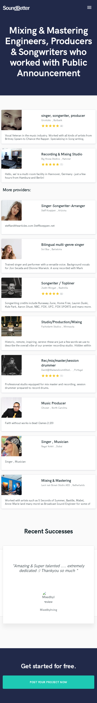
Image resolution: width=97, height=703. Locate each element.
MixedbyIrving (48, 610)
